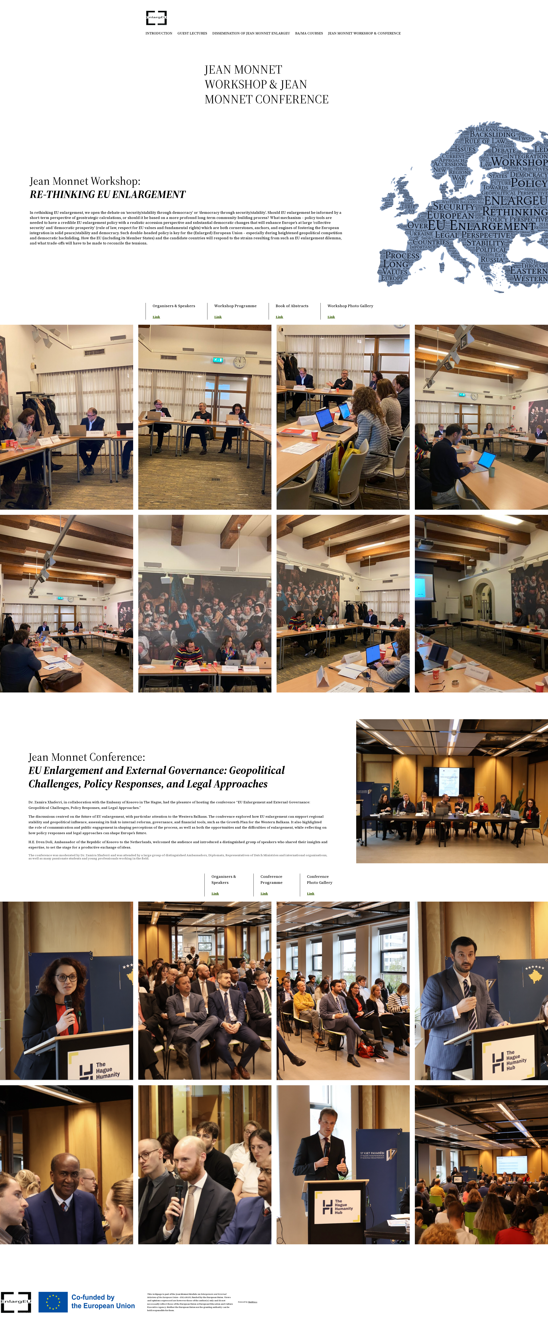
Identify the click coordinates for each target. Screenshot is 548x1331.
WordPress (252, 1302)
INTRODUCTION (159, 33)
